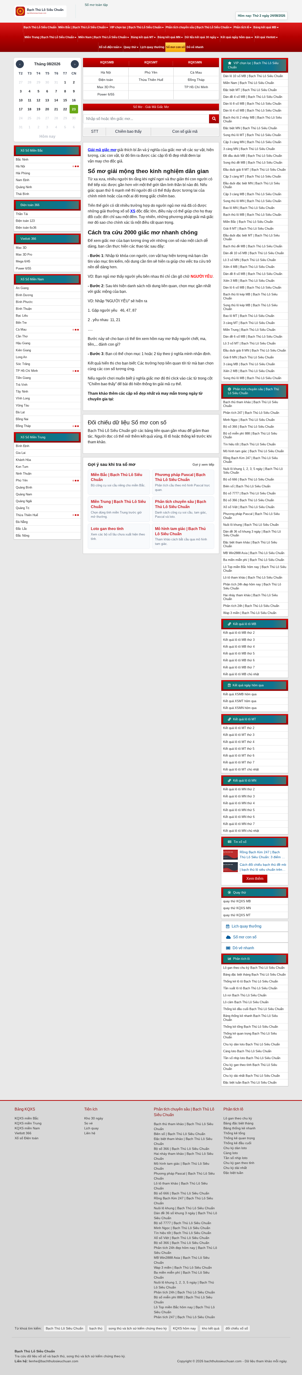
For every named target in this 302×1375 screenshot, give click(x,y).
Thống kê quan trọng (239, 1138)
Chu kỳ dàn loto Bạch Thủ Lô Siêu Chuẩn (251, 1044)
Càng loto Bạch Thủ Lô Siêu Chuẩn (247, 1051)
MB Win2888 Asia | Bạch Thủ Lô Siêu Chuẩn (253, 553)
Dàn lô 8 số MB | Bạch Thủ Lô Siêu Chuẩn (252, 103)
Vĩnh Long (23, 398)
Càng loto (230, 1153)
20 (47, 109)
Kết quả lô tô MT (244, 719)
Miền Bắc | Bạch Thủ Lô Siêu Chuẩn (82, 27)
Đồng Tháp (23, 426)
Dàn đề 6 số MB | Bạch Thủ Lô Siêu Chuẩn (252, 336)
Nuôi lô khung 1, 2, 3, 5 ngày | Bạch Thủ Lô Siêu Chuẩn (253, 470)
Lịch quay (91, 1128)
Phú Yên (22, 480)
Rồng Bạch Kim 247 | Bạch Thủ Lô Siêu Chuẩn (250, 460)
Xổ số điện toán (109, 47)
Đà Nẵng (22, 522)
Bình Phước (24, 302)
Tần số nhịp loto (235, 1158)
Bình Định (22, 446)
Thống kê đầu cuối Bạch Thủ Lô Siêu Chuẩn (253, 1009)
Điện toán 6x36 (26, 227)
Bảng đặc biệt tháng (238, 1123)
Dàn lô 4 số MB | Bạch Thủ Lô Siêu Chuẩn (252, 110)
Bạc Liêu (22, 315)
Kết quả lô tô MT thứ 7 (238, 762)
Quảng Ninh (24, 187)
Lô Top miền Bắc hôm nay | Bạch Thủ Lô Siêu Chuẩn (254, 568)
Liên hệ (89, 1133)
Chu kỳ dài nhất (235, 1168)
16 (74, 100)
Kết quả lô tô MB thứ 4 (239, 646)
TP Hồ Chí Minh (27, 371)
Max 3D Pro (24, 254)
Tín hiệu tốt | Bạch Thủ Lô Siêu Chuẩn (249, 444)
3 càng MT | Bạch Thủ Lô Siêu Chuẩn (249, 323)
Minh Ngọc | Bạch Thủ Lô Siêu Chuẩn (249, 420)
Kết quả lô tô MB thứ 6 (239, 660)
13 (47, 100)
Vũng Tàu (22, 405)
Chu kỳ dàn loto (235, 1148)
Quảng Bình (24, 487)
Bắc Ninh (22, 159)
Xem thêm (254, 879)
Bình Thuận (24, 309)
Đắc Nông (22, 535)
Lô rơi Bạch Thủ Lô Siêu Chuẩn (244, 995)
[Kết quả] (41, 11)
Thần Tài (22, 214)
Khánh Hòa (23, 460)
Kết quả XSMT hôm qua (239, 701)
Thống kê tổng (234, 1133)
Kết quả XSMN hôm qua (239, 708)
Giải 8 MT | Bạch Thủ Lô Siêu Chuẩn (248, 228)
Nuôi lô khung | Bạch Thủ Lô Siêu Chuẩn (251, 524)
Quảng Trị (22, 508)
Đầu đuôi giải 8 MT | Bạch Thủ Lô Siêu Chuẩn (254, 169)
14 (56, 100)
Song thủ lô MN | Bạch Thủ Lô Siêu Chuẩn (252, 201)
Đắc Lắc (21, 528)
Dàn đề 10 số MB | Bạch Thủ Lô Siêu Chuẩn (253, 253)
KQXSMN (195, 62)
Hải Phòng (23, 173)
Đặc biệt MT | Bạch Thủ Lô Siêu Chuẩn (250, 90)
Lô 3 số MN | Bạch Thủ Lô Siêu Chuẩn (249, 260)
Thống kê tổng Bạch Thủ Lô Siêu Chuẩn (250, 1026)
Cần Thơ (22, 336)
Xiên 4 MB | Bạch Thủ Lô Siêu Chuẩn (248, 267)
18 (29, 109)
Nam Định (22, 180)
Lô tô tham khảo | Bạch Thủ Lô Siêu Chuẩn (252, 577)
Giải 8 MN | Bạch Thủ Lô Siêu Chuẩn (248, 357)
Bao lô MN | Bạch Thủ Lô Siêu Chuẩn (248, 208)
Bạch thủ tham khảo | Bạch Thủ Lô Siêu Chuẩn (250, 404)
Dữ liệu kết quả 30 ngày (200, 37)
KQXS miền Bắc (26, 1118)
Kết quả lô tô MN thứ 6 (239, 817)
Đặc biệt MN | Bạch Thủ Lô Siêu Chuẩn (250, 128)
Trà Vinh (21, 384)
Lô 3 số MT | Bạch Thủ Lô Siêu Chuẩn (249, 343)
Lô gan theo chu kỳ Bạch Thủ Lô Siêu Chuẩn (254, 967)
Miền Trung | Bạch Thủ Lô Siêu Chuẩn (49, 37)
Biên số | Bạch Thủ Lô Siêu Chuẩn (246, 486)
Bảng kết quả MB (264, 27)
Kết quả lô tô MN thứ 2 (239, 789)
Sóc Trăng (23, 364)
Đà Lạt (20, 412)
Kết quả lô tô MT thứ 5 (238, 748)
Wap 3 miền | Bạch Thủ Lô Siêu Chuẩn (249, 613)
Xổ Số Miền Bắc (32, 150)
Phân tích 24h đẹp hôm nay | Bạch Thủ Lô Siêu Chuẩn (252, 586)
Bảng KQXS (25, 1109)
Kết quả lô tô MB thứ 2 (239, 632)
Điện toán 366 (30, 205)
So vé (88, 1123)
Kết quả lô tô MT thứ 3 (238, 735)
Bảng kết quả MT (142, 37)
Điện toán (106, 80)
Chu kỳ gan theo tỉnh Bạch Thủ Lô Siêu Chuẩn (250, 1066)
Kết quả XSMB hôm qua (239, 694)
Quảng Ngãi (24, 501)
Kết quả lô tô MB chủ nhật (241, 674)
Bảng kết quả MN (169, 37)
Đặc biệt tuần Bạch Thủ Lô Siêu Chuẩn (250, 1082)
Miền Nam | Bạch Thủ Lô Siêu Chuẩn (102, 37)
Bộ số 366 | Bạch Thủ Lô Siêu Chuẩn (248, 426)
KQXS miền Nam (27, 1128)
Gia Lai (20, 453)
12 (38, 100)
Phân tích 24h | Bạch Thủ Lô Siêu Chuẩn (251, 606)
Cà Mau (21, 329)
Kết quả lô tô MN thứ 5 (239, 810)
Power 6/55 (23, 268)
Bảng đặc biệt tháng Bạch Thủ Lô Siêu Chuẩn (254, 974)
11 (29, 100)
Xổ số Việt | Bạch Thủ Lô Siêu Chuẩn (248, 507)
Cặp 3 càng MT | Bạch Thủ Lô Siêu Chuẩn (252, 176)
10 (21, 100)
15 (65, 100)
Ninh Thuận (23, 473)
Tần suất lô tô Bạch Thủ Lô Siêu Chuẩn (250, 988)
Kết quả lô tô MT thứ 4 (238, 742)
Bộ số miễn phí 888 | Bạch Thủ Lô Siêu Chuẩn (250, 435)
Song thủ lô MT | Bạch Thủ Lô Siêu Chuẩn (252, 135)
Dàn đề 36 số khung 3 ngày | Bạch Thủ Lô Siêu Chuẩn (252, 533)
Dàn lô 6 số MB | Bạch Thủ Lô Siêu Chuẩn (252, 287)
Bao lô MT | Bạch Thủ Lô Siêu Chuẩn (248, 316)
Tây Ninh (22, 391)
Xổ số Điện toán (26, 1138)
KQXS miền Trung (28, 1123)
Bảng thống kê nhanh (239, 1128)
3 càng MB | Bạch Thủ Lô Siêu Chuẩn (249, 364)
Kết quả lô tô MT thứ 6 (238, 755)
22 (65, 109)
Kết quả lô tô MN (244, 780)
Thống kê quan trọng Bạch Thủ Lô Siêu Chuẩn (250, 1035)
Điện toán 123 (25, 221)
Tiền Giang (23, 378)
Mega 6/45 (23, 261)
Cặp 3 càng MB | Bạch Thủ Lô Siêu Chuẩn (252, 194)
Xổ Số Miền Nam (32, 279)
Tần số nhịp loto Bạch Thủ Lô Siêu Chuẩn (251, 1058)
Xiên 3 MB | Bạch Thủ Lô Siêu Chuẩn (248, 280)
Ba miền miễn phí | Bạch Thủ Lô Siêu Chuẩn (253, 560)
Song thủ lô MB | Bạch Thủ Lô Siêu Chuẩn (252, 378)
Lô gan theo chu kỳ (237, 1118)
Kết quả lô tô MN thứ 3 (239, 796)
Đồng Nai (22, 419)
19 (38, 109)
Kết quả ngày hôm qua (236, 37)
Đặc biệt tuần (233, 1173)
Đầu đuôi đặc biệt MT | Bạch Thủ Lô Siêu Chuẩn (251, 237)
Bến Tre (21, 322)
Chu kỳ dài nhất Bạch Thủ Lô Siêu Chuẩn (251, 1075)
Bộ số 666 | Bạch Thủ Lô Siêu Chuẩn (248, 479)
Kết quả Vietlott (265, 37)
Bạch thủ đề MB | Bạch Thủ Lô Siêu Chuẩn (252, 246)
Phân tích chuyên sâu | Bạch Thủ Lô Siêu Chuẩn (197, 27)
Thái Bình (22, 194)
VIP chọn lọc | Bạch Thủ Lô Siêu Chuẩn (135, 27)
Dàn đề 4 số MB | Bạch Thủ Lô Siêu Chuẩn (252, 97)
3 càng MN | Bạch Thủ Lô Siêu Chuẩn (249, 149)
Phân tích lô (241, 27)
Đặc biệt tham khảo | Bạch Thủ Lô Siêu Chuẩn (250, 544)
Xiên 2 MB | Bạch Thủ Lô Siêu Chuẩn (248, 371)
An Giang (22, 288)
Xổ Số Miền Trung (33, 437)
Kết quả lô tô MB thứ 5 (239, 653)
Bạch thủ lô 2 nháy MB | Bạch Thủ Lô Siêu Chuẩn (252, 119)
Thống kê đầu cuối (237, 1143)
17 (21, 109)
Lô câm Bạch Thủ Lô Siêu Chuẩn (245, 1002)
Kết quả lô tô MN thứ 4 (239, 803)
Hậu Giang (23, 343)
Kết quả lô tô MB (244, 624)
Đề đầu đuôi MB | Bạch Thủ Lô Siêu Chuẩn (252, 155)
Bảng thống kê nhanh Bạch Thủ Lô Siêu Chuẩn (250, 1017)
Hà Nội (20, 166)
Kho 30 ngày (93, 1118)
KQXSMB (107, 62)
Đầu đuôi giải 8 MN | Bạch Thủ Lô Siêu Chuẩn (254, 350)
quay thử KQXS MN (237, 908)
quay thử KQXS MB (237, 901)
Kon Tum (22, 466)
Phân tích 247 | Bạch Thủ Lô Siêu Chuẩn (251, 412)
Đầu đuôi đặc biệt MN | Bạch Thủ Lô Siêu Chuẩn (251, 185)
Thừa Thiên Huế (27, 515)
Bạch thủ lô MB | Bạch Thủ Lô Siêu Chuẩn (252, 214)
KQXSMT (151, 62)
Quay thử (130, 47)
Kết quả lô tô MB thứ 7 (239, 667)
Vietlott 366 (28, 238)
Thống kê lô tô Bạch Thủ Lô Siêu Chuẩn (250, 981)
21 (56, 109)
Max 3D (21, 247)
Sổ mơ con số (175, 47)
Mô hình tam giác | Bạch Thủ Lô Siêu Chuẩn (253, 451)
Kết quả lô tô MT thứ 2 (238, 728)
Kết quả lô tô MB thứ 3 (239, 640)
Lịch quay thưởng (152, 47)
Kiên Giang (23, 350)
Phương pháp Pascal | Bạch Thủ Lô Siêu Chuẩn (251, 515)
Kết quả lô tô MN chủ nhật (241, 830)
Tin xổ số (239, 842)
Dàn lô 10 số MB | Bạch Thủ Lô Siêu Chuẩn (253, 76)
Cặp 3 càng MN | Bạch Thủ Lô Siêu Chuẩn (252, 142)
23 (74, 109)
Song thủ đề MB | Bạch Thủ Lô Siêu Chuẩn (252, 162)
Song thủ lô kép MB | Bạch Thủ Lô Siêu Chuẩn (250, 307)
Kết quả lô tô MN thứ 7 (239, 824)
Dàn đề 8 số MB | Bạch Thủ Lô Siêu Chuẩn (252, 274)
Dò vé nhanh (195, 47)
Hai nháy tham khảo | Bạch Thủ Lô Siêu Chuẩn (250, 597)
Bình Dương (24, 295)
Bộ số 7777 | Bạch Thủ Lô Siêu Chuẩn (249, 493)
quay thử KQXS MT (237, 915)
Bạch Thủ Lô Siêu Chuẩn (40, 27)
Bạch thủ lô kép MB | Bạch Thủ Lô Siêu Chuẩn (250, 296)
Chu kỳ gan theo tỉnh (238, 1163)
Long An (21, 357)
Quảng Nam (24, 494)
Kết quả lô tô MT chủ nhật (241, 769)
